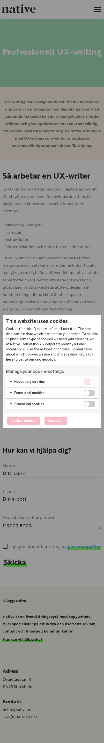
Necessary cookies (29, 382)
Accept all (56, 421)
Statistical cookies (29, 404)
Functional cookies (29, 393)
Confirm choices (23, 421)
